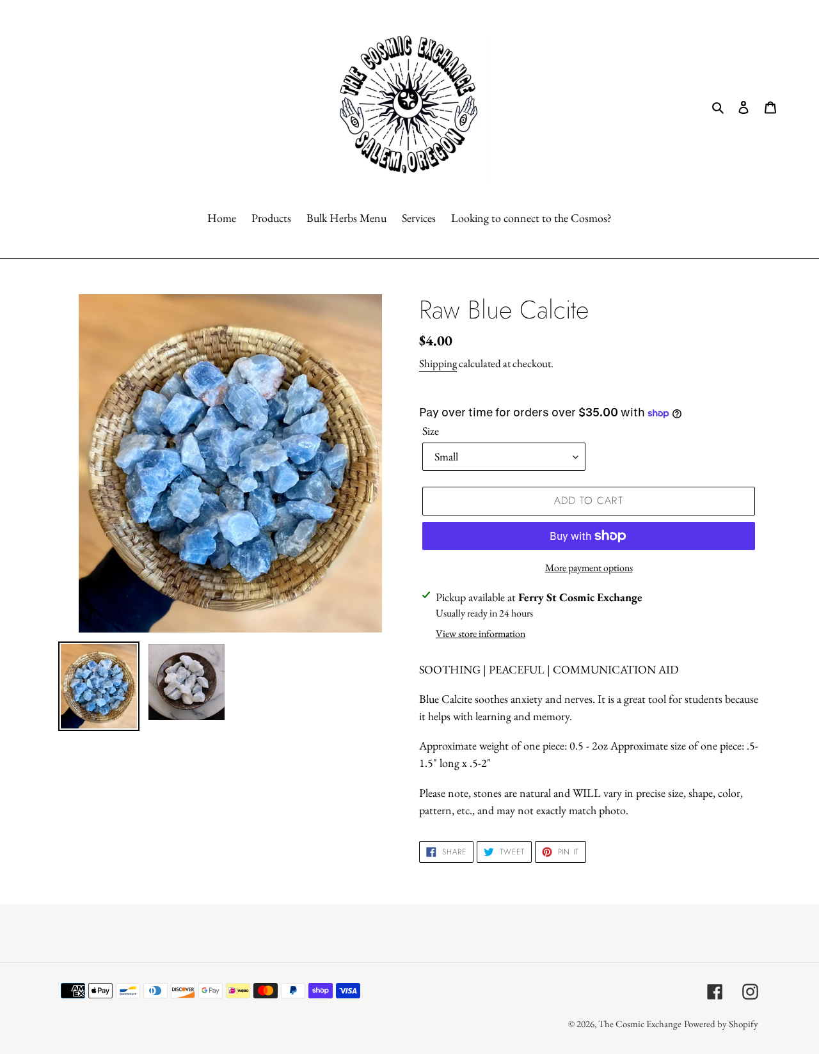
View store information (480, 633)
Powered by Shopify (721, 1024)
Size (430, 430)
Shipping (438, 363)
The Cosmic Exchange (639, 1024)
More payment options (589, 567)
